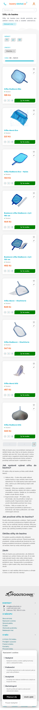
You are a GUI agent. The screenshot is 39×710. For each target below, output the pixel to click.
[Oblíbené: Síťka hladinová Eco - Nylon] (33, 151)
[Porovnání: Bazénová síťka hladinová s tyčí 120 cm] (33, 240)
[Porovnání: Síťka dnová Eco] (33, 114)
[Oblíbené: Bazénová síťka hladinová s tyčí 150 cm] (33, 193)
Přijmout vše (12, 697)
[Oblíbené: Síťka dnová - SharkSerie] (33, 281)
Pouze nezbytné (11, 703)
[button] (10, 444)
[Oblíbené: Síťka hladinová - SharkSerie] (33, 322)
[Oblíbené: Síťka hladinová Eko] (33, 69)
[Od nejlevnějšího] (13, 40)
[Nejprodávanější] (19, 40)
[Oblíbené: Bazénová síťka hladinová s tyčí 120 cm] (33, 237)
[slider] (4, 61)
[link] (34, 4)
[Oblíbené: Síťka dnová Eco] (33, 110)
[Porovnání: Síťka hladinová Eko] (33, 72)
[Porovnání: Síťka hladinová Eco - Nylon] (33, 155)
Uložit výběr (29, 697)
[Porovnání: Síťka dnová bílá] (33, 367)
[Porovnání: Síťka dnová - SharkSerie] (33, 284)
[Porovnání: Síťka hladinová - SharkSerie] (33, 325)
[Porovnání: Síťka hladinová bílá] (33, 408)
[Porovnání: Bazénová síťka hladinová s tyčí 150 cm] (33, 196)
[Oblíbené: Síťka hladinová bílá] (33, 405)
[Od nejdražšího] (6, 40)
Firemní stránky (7, 644)
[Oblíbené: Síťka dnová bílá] (33, 363)
